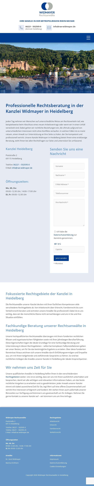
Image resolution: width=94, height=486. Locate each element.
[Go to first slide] (91, 67)
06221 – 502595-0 (21, 164)
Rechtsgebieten (13, 376)
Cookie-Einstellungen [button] (58, 466)
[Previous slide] (3, 70)
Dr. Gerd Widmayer (13, 459)
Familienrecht (55, 428)
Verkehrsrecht (55, 432)
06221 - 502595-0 (33, 26)
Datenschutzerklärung (63, 234)
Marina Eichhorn (12, 463)
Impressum (54, 459)
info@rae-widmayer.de (64, 26)
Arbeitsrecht (54, 421)
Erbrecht (53, 425)
